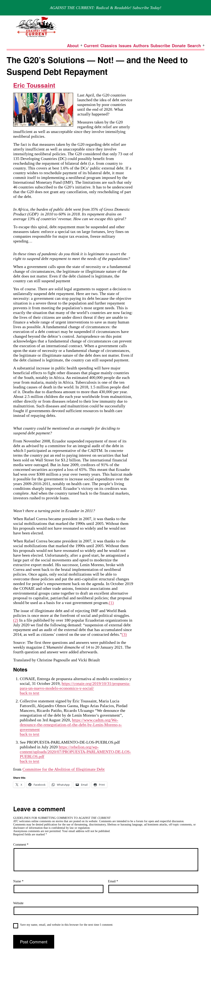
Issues (125, 45)
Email (113, 881)
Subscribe (160, 45)
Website (18, 903)
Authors (141, 45)
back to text (29, 693)
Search (194, 45)
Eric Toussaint (34, 85)
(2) (15, 620)
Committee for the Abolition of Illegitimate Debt (63, 769)
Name (18, 881)
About (73, 45)
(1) (111, 602)
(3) (124, 634)
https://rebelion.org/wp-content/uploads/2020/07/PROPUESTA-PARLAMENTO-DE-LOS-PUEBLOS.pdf (75, 752)
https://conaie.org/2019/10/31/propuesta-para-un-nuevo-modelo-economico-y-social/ (75, 685)
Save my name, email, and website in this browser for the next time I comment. (66, 924)
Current (91, 45)
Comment (20, 844)
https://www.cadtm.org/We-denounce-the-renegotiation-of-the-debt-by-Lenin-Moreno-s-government (71, 725)
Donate (179, 45)
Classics (108, 45)
